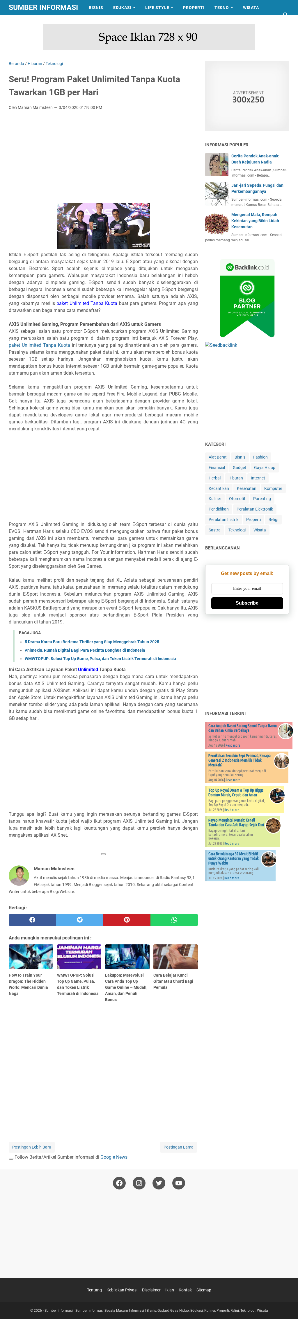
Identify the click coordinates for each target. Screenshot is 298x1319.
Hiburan (235, 478)
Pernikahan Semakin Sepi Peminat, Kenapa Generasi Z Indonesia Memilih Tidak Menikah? (239, 760)
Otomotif (237, 498)
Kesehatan (246, 488)
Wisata (251, 7)
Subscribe (247, 603)
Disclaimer (151, 1290)
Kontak (185, 1290)
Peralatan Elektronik (255, 509)
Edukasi (122, 7)
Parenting (262, 498)
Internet (258, 478)
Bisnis (96, 7)
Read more (233, 745)
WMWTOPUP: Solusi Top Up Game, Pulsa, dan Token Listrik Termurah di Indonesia (100, 658)
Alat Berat (218, 457)
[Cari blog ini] (285, 15)
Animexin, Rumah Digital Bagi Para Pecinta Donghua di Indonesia (85, 650)
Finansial (217, 467)
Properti (193, 7)
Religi (273, 519)
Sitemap (203, 1290)
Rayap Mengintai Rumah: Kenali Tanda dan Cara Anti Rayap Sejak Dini (236, 822)
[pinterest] (126, 920)
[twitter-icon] (158, 1183)
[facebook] (32, 920)
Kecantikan (219, 488)
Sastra (22, 22)
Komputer (273, 488)
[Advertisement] (103, 158)
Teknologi (237, 530)
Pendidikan (219, 509)
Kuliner (215, 498)
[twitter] (79, 920)
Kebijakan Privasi (122, 1290)
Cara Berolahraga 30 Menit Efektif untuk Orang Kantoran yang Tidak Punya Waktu (233, 858)
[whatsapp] (174, 920)
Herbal (215, 478)
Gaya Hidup (264, 467)
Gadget (239, 467)
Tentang (94, 1290)
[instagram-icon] (139, 1183)
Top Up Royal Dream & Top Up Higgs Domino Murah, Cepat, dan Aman (236, 792)
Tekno (221, 7)
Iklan (169, 1290)
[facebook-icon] (119, 1183)
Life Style (157, 7)
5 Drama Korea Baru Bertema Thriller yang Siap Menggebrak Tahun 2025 (92, 641)
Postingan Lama (179, 1147)
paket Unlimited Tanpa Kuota (39, 345)
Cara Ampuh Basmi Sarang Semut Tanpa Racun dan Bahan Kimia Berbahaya (242, 728)
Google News (113, 1157)
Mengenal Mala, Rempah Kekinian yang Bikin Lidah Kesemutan (255, 220)
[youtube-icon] (178, 1183)
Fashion (260, 457)
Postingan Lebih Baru (31, 1147)
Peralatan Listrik (223, 519)
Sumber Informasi (43, 7)
